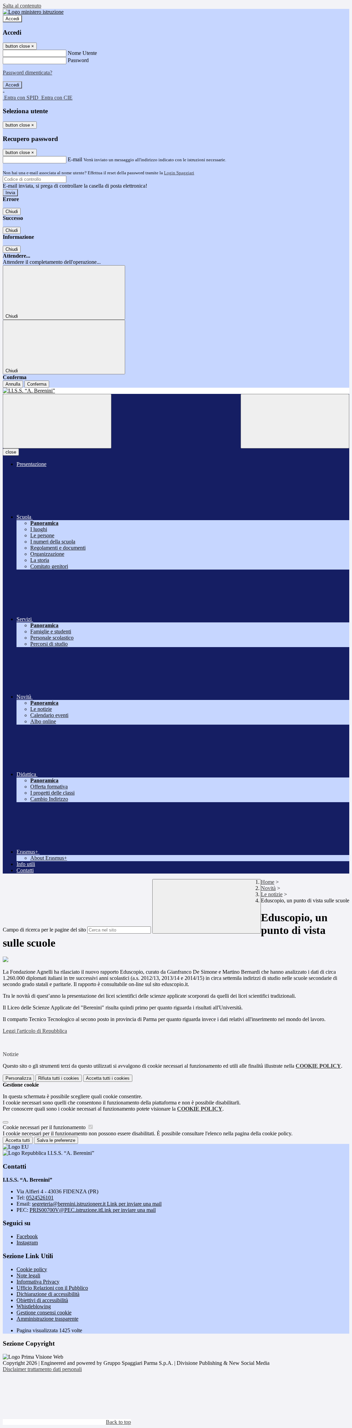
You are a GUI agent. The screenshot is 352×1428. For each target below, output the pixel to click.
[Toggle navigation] (57, 421)
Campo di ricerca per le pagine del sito (44, 930)
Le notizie (272, 894)
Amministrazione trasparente (47, 1319)
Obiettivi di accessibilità (42, 1300)
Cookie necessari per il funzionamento (45, 1127)
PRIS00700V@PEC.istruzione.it (93, 1210)
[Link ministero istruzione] (33, 12)
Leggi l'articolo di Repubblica (35, 1031)
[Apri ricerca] (295, 421)
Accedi (12, 18)
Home (267, 882)
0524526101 (40, 1198)
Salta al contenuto (22, 6)
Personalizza (18, 1078)
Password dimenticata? (27, 72)
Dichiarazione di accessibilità (47, 1294)
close (11, 452)
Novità (268, 888)
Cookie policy (31, 1269)
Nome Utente (82, 53)
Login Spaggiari (179, 172)
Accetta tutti (108, 1078)
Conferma (36, 384)
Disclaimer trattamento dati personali (42, 1369)
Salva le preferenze (56, 1140)
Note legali (28, 1275)
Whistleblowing (33, 1306)
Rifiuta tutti (58, 1078)
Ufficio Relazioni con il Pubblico (52, 1288)
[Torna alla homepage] (176, 391)
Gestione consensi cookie (44, 1312)
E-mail (75, 159)
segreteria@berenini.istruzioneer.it (97, 1204)
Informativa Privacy (37, 1282)
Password (78, 60)
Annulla (13, 384)
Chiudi (12, 211)
